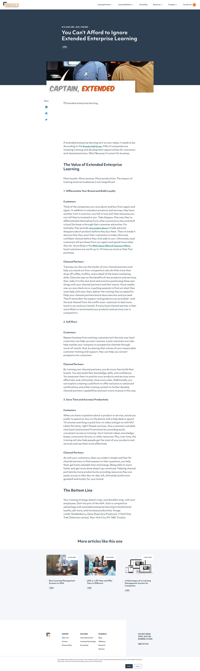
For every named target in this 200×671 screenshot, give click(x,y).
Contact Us (187, 5)
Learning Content (104, 5)
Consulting (143, 5)
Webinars (102, 641)
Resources (157, 5)
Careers (65, 641)
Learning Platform (125, 5)
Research (102, 645)
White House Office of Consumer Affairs (111, 246)
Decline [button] (138, 666)
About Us (65, 638)
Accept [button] (129, 666)
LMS (64, 47)
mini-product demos (98, 228)
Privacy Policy (67, 645)
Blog (100, 638)
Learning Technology (88, 641)
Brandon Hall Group (92, 147)
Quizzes (101, 649)
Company (171, 5)
